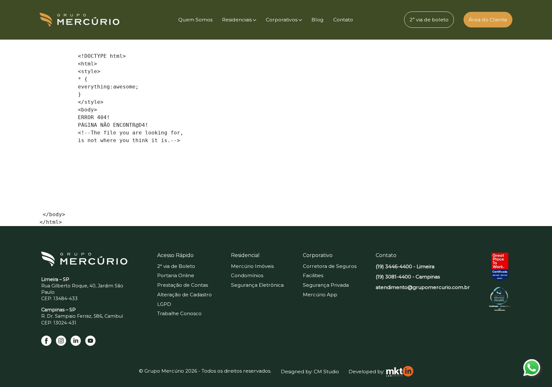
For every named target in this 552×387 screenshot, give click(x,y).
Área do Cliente (488, 20)
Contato (343, 20)
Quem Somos (195, 20)
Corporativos (281, 20)
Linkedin (76, 341)
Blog (317, 20)
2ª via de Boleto (176, 266)
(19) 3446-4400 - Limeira (405, 266)
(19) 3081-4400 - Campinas (408, 277)
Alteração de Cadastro (184, 295)
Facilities (313, 275)
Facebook (46, 341)
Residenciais (237, 20)
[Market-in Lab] (399, 371)
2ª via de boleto (429, 20)
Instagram (61, 341)
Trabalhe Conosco (179, 313)
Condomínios (247, 275)
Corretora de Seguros (329, 266)
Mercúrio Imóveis (252, 266)
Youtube (90, 341)
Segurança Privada (326, 285)
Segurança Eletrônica (257, 285)
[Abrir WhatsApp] (536, 371)
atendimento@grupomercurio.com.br (423, 287)
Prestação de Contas (182, 285)
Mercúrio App (320, 295)
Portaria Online (175, 275)
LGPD (164, 304)
